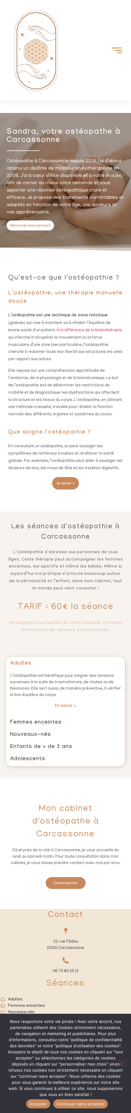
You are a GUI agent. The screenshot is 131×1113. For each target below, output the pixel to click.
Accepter (38, 1103)
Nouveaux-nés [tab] (30, 735)
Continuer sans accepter (80, 1103)
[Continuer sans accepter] (121, 1063)
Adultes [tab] (20, 664)
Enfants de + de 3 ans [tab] (41, 747)
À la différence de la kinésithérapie (89, 330)
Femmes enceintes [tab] (36, 723)
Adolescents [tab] (27, 759)
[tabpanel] (65, 693)
